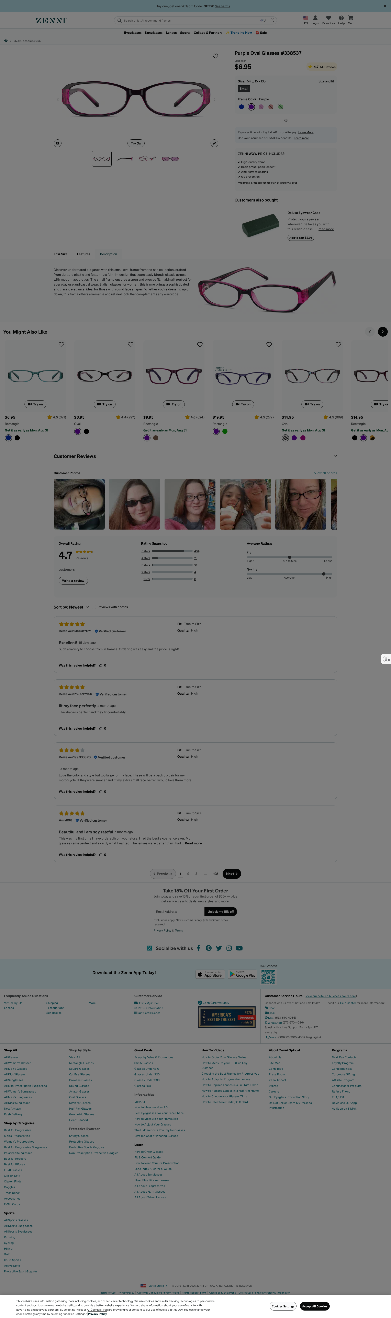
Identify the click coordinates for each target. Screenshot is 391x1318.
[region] (195, 1306)
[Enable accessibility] (386, 659)
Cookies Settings (283, 1306)
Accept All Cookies (314, 1306)
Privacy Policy (97, 1314)
